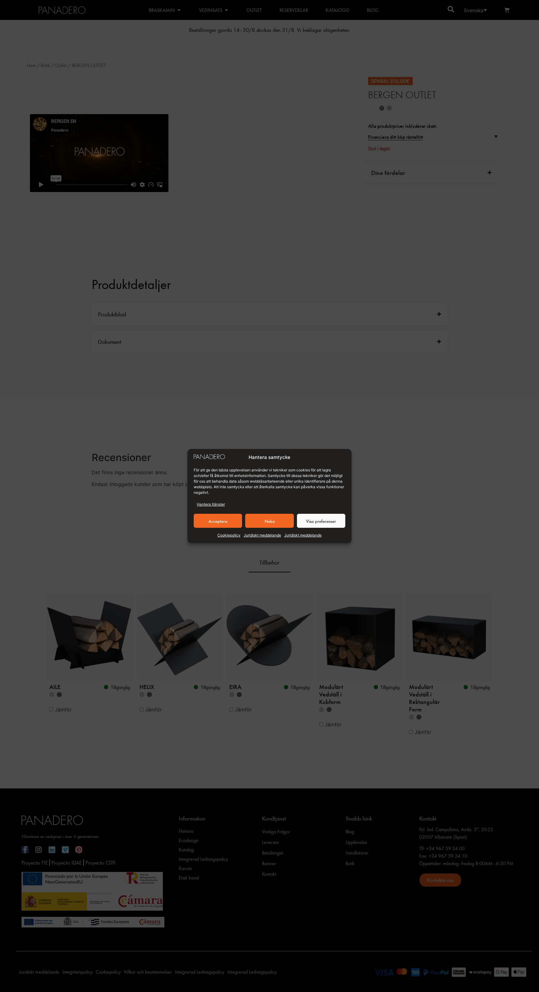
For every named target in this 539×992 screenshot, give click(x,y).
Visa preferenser (321, 521)
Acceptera (217, 521)
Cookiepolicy (228, 535)
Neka (270, 521)
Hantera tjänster (211, 504)
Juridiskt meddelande (262, 535)
